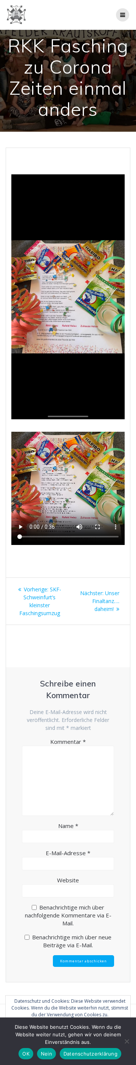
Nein (46, 1054)
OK (25, 1054)
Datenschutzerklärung (90, 1054)
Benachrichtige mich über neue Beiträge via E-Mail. (71, 941)
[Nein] (126, 1041)
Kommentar (68, 741)
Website (68, 880)
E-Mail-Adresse (68, 853)
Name (68, 826)
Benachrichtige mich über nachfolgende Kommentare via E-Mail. (68, 915)
